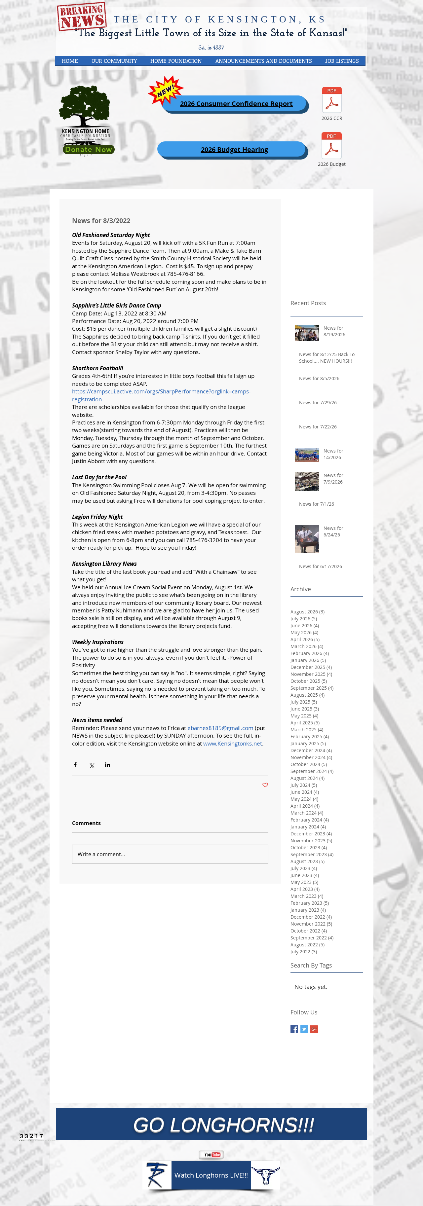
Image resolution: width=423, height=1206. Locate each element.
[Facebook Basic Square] (294, 1029)
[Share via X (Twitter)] (91, 765)
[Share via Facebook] (75, 765)
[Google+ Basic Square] (314, 1029)
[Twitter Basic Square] (304, 1029)
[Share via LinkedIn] (107, 765)
